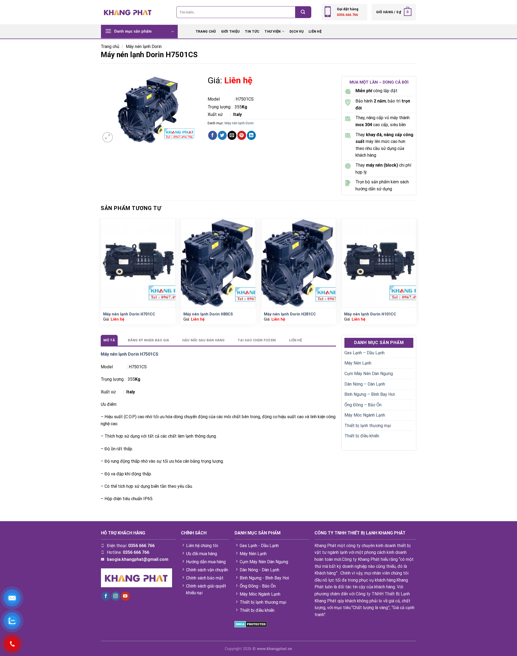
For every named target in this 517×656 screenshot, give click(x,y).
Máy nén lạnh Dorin (144, 46)
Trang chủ (110, 46)
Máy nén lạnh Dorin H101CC (370, 314)
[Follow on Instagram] (115, 596)
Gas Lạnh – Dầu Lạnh (364, 352)
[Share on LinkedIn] (251, 135)
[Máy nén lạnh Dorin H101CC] (379, 263)
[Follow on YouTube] (125, 596)
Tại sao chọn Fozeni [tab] (256, 340)
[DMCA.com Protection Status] (251, 623)
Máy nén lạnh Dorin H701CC (129, 314)
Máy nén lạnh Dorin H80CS (208, 314)
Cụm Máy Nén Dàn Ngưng (368, 373)
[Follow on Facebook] (105, 596)
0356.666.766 (347, 15)
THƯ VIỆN (272, 31)
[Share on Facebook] (212, 135)
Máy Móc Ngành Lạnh (364, 415)
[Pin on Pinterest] (241, 135)
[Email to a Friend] (232, 135)
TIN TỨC (252, 31)
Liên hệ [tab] (295, 340)
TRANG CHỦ (205, 31)
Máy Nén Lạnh (357, 363)
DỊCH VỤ (296, 31)
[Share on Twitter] (222, 135)
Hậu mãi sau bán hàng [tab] (203, 340)
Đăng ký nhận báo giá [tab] (148, 340)
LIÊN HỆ (315, 31)
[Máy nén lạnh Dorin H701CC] (138, 263)
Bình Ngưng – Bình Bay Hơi (369, 394)
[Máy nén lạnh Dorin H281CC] (298, 263)
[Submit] (303, 12)
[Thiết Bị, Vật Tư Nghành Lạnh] (128, 12)
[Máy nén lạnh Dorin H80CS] (218, 263)
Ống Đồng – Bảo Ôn (363, 404)
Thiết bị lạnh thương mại (367, 425)
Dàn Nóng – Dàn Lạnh (364, 384)
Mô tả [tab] (109, 340)
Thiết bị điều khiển (361, 435)
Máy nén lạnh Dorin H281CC (290, 314)
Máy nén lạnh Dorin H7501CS (129, 354)
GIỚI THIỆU (230, 31)
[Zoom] (107, 137)
